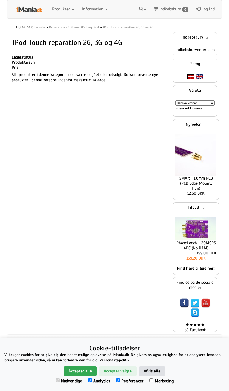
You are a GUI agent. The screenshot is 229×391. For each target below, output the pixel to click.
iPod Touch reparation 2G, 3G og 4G (128, 27)
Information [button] (93, 9)
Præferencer (132, 381)
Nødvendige (71, 381)
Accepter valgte (118, 371)
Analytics (101, 381)
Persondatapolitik (114, 360)
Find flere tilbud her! (196, 268)
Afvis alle (152, 371)
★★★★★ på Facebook (195, 327)
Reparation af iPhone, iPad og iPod (74, 27)
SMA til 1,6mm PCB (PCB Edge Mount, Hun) (196, 183)
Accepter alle (80, 371)
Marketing (164, 381)
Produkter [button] (61, 9)
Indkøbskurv (172, 9)
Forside (39, 27)
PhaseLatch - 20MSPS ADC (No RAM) (196, 245)
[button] (142, 9)
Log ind (207, 9)
